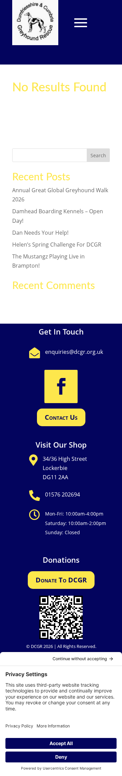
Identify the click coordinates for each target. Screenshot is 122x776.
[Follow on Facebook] (61, 386)
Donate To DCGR (61, 579)
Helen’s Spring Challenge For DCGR (56, 244)
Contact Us (61, 417)
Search (98, 155)
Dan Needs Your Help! (40, 232)
